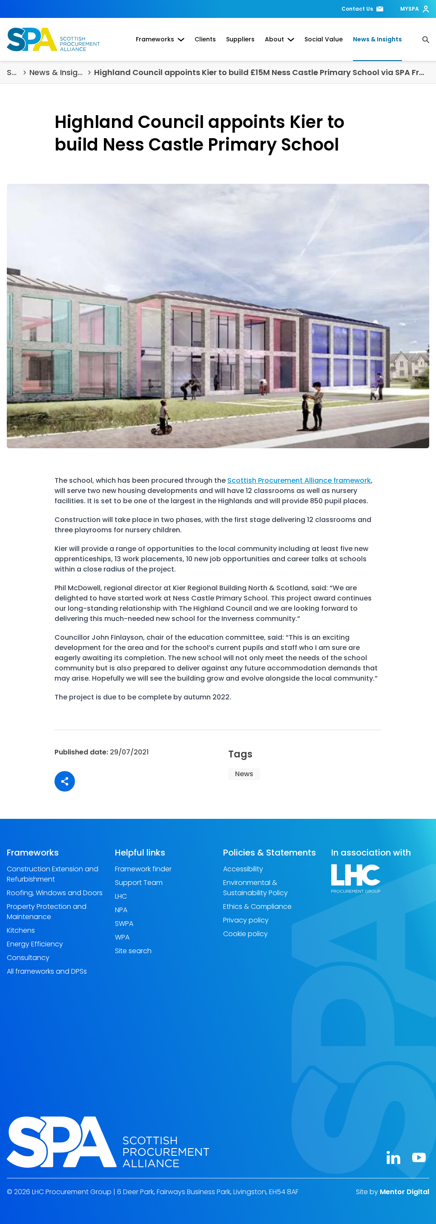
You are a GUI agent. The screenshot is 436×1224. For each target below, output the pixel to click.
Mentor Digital (404, 1191)
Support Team (139, 883)
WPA (122, 937)
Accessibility (243, 869)
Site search (133, 951)
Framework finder (143, 869)
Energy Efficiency (35, 944)
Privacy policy (246, 920)
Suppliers (240, 39)
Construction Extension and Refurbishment (52, 874)
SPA (13, 72)
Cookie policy (245, 934)
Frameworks (155, 39)
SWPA (124, 923)
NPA (121, 910)
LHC (121, 896)
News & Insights (377, 39)
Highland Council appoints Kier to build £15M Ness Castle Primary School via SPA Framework (261, 72)
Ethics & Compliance (257, 906)
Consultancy (28, 958)
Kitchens (21, 930)
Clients (205, 39)
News (244, 774)
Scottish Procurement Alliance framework (299, 480)
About (274, 39)
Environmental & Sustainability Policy (255, 888)
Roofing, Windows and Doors (55, 893)
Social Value (323, 39)
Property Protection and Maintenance (46, 912)
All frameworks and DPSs (47, 971)
